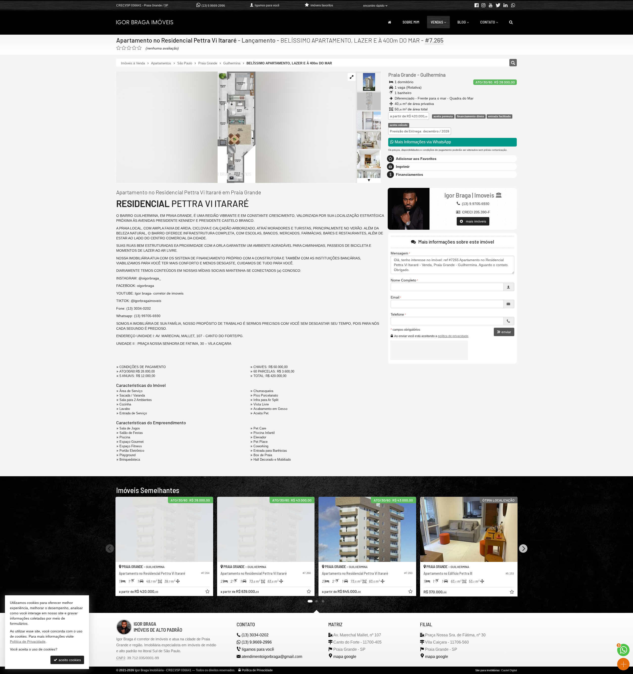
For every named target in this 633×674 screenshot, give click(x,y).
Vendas (437, 22)
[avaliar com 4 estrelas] (134, 48)
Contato (487, 22)
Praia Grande (402, 75)
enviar (506, 332)
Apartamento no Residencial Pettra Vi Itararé (176, 40)
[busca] (511, 22)
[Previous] (110, 548)
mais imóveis (474, 221)
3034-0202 (255, 635)
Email (395, 297)
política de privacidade (453, 336)
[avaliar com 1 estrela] (118, 48)
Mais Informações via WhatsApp (422, 142)
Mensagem (399, 253)
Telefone (397, 314)
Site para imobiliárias (487, 670)
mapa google (344, 656)
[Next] (523, 548)
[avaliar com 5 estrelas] (139, 48)
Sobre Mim (411, 22)
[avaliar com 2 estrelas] (123, 48)
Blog (461, 22)
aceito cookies (69, 660)
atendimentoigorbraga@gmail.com (272, 656)
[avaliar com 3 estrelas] (129, 48)
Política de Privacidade (257, 670)
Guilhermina (433, 75)
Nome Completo (403, 280)
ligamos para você (258, 649)
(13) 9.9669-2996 (213, 5)
